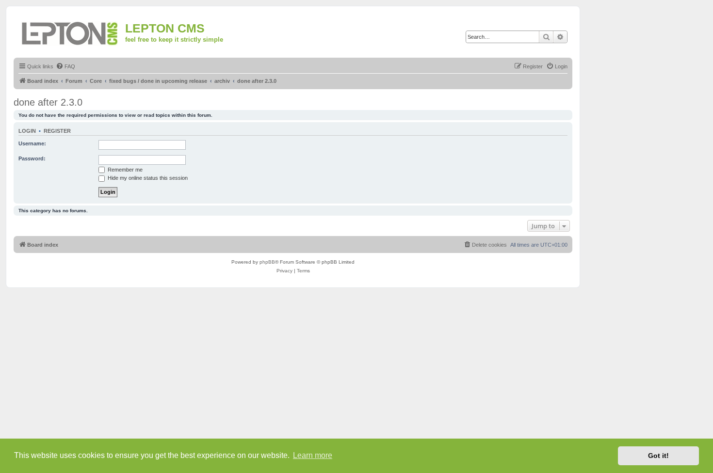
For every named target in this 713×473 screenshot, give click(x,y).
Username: (32, 143)
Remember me (124, 170)
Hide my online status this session (147, 178)
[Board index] (70, 31)
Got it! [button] (658, 455)
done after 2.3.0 (48, 102)
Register (57, 131)
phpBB (267, 262)
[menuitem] (65, 66)
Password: (32, 158)
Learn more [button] (312, 455)
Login (27, 131)
